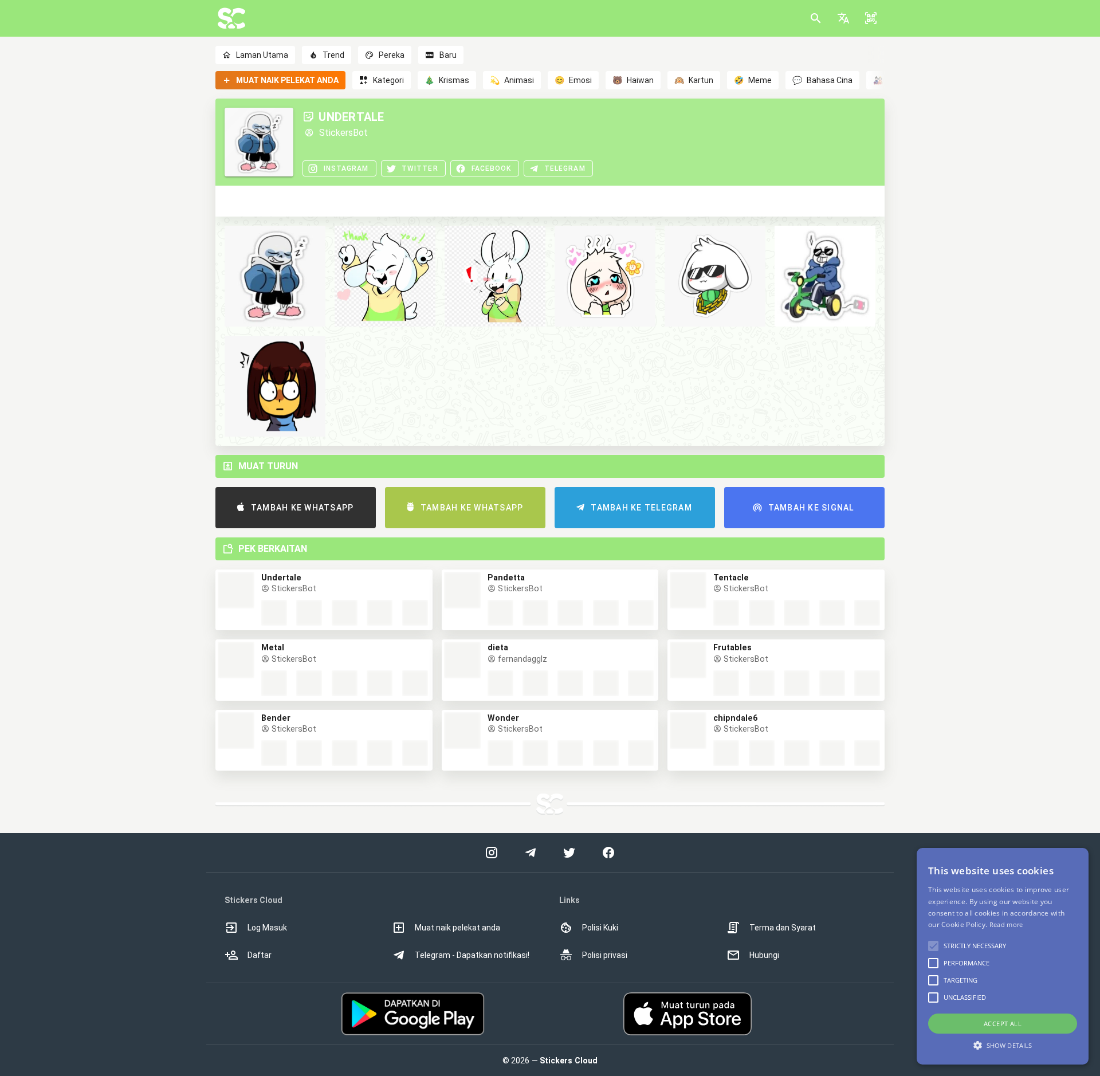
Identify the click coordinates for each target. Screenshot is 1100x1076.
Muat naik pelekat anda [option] (457, 927)
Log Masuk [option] (267, 927)
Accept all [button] (1003, 1023)
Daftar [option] (259, 955)
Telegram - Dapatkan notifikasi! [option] (472, 955)
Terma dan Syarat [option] (782, 927)
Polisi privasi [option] (604, 955)
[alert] (1003, 956)
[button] (843, 18)
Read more (1006, 924)
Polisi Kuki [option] (600, 927)
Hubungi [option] (764, 955)
